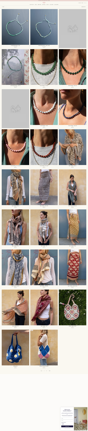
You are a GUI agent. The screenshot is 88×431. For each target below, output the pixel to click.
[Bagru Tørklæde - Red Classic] (44, 267)
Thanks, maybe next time (67, 428)
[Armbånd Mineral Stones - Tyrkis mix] (15, 67)
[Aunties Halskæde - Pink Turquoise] (15, 147)
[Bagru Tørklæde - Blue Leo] (15, 187)
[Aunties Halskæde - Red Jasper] (44, 147)
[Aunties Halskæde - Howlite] (44, 107)
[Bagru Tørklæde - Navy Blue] (15, 267)
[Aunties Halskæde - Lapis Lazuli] (72, 107)
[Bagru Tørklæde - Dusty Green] (72, 187)
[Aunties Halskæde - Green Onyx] (72, 67)
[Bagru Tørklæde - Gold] (44, 227)
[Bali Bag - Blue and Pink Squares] (44, 347)
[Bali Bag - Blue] (15, 347)
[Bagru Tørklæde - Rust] (15, 307)
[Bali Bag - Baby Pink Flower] (72, 307)
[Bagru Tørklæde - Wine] (44, 307)
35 (46, 370)
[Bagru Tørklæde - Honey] (72, 227)
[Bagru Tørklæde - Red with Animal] (72, 267)
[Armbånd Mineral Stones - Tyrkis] (15, 27)
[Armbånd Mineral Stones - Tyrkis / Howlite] (44, 27)
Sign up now (67, 426)
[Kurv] (86, 3)
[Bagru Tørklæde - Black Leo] (72, 147)
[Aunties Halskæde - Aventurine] (44, 67)
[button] (31, 4)
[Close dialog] (86, 408)
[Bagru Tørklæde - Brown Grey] (44, 187)
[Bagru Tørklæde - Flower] (15, 227)
